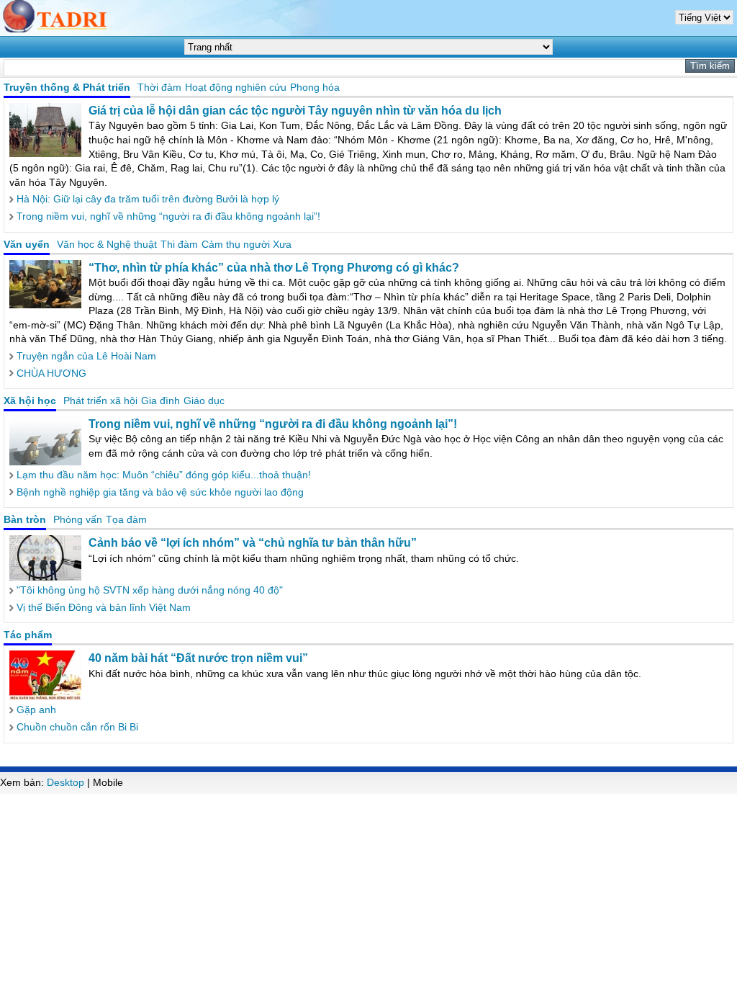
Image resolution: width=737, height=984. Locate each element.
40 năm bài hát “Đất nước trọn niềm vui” (198, 658)
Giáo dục (204, 400)
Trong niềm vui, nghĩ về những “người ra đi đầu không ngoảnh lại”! (168, 216)
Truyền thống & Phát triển (67, 87)
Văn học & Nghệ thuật (107, 244)
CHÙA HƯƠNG (51, 373)
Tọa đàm (126, 519)
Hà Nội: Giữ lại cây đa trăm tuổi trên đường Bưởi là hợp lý (148, 199)
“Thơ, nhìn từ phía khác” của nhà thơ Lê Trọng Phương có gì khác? (274, 267)
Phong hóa (315, 87)
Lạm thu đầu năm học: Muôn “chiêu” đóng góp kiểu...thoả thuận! (164, 474)
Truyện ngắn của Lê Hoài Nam (86, 356)
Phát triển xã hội (100, 400)
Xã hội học (30, 400)
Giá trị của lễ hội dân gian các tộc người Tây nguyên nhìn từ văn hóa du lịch (295, 110)
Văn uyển (27, 244)
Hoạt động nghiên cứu (235, 87)
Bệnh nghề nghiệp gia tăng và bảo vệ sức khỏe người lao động (160, 492)
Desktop (65, 782)
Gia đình (160, 400)
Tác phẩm (28, 634)
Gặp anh (36, 709)
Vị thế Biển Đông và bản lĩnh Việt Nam (104, 607)
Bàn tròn (25, 519)
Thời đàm (159, 87)
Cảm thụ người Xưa (246, 244)
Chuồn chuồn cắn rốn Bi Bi (77, 727)
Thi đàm (179, 244)
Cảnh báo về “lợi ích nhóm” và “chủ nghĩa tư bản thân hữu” (253, 543)
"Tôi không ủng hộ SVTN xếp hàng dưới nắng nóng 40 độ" (150, 590)
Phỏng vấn (77, 519)
